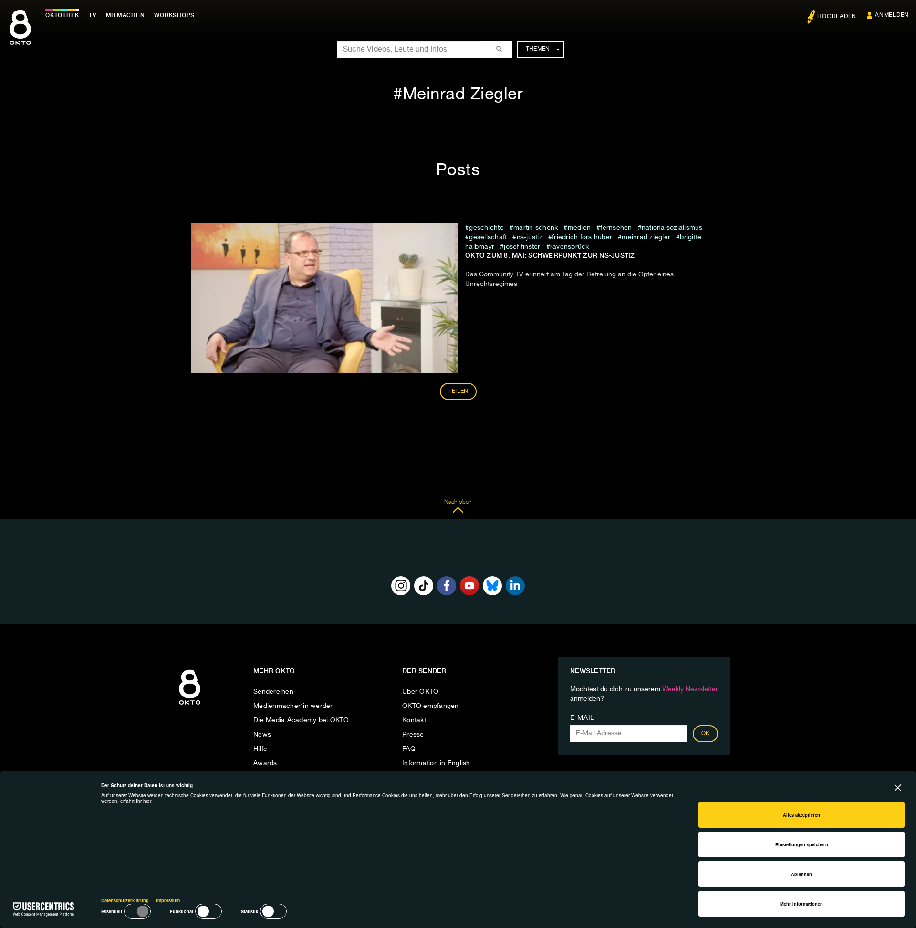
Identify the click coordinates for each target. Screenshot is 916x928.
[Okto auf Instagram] (400, 585)
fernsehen (616, 227)
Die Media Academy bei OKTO (301, 720)
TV (92, 15)
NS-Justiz (529, 237)
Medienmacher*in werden (293, 706)
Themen (538, 49)
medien (579, 227)
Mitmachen (125, 15)
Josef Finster (522, 246)
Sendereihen (273, 691)
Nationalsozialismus (672, 227)
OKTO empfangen (430, 706)
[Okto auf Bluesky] (492, 585)
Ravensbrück (569, 246)
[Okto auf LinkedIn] (515, 585)
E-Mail (582, 718)
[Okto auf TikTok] (423, 585)
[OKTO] (20, 36)
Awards (265, 763)
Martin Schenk (535, 227)
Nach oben (457, 502)
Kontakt (414, 720)
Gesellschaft (488, 237)
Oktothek (62, 15)
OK (705, 734)
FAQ (409, 749)
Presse (413, 734)
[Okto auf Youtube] (469, 585)
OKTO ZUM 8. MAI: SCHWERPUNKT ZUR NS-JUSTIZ (550, 255)
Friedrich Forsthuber (582, 237)
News (262, 734)
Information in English (436, 763)
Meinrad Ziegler (646, 237)
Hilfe (260, 749)
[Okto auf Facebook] (446, 585)
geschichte (486, 227)
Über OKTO (420, 691)
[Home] (189, 705)
